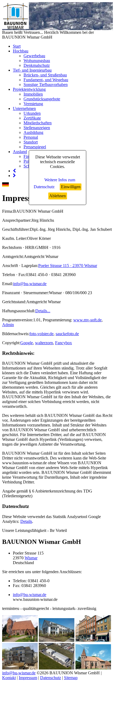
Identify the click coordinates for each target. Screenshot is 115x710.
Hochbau (20, 51)
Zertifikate (32, 118)
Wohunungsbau (37, 60)
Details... (42, 311)
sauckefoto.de (67, 333)
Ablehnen (57, 196)
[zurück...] (14, 171)
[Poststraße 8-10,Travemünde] (20, 668)
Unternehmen (24, 108)
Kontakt (9, 677)
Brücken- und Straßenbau (45, 75)
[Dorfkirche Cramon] (20, 640)
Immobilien (33, 94)
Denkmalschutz (37, 65)
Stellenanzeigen (37, 127)
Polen (28, 161)
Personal (31, 137)
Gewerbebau (34, 56)
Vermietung (33, 103)
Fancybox (63, 342)
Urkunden (32, 113)
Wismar (31, 558)
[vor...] (14, 175)
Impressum (28, 677)
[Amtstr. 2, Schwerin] (93, 640)
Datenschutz (50, 677)
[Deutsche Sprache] (5, 185)
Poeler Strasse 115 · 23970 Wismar (67, 265)
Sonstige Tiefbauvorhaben (46, 84)
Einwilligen (70, 186)
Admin (8, 324)
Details (26, 521)
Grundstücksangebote (42, 99)
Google (26, 342)
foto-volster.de (41, 333)
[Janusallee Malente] (56, 640)
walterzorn (44, 342)
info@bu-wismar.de (30, 283)
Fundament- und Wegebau (46, 79)
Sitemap (71, 677)
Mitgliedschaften (38, 123)
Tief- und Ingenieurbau (32, 70)
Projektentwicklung (29, 89)
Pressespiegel (35, 147)
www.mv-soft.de (87, 320)
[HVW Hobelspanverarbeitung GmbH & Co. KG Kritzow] (56, 668)
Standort (31, 142)
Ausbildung (33, 132)
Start (17, 46)
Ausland (20, 151)
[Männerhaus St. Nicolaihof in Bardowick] (93, 668)
